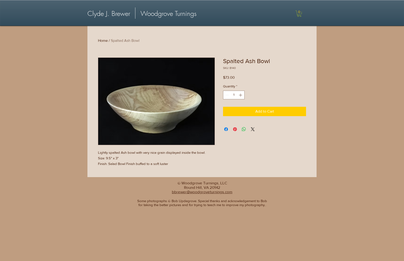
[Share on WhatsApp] (244, 129)
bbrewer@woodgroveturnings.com (202, 191)
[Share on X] (253, 129)
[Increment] (241, 95)
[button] (299, 14)
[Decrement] (227, 95)
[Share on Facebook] (226, 129)
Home (103, 41)
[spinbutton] (234, 95)
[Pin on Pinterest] (235, 129)
